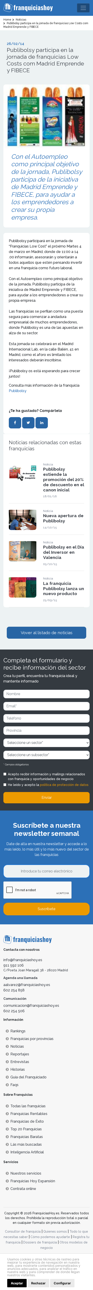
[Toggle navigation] (83, 7)
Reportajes (19, 1054)
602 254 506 (14, 1011)
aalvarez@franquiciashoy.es (26, 985)
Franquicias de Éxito (27, 1121)
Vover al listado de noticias (46, 632)
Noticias (17, 1046)
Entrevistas (19, 1062)
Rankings (18, 1031)
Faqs (14, 1085)
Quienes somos (55, 1231)
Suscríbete (46, 909)
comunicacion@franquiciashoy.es (31, 1005)
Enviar (47, 797)
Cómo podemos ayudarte (50, 1237)
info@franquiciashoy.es (22, 960)
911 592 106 (13, 965)
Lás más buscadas (26, 1144)
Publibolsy (17, 391)
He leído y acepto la (48, 785)
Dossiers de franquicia (40, 1242)
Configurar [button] (62, 1283)
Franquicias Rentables (28, 1114)
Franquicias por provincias (31, 1039)
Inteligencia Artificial (27, 1152)
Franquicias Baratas (26, 1137)
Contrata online (23, 1189)
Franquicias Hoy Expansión (32, 1181)
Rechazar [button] (38, 1283)
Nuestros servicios (25, 1173)
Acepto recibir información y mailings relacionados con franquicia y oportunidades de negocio (46, 776)
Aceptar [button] (17, 1283)
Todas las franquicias (28, 1106)
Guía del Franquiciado (28, 1077)
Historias (17, 1069)
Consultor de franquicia (23, 1231)
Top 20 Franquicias (26, 1129)
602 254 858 (14, 990)
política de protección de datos (64, 785)
